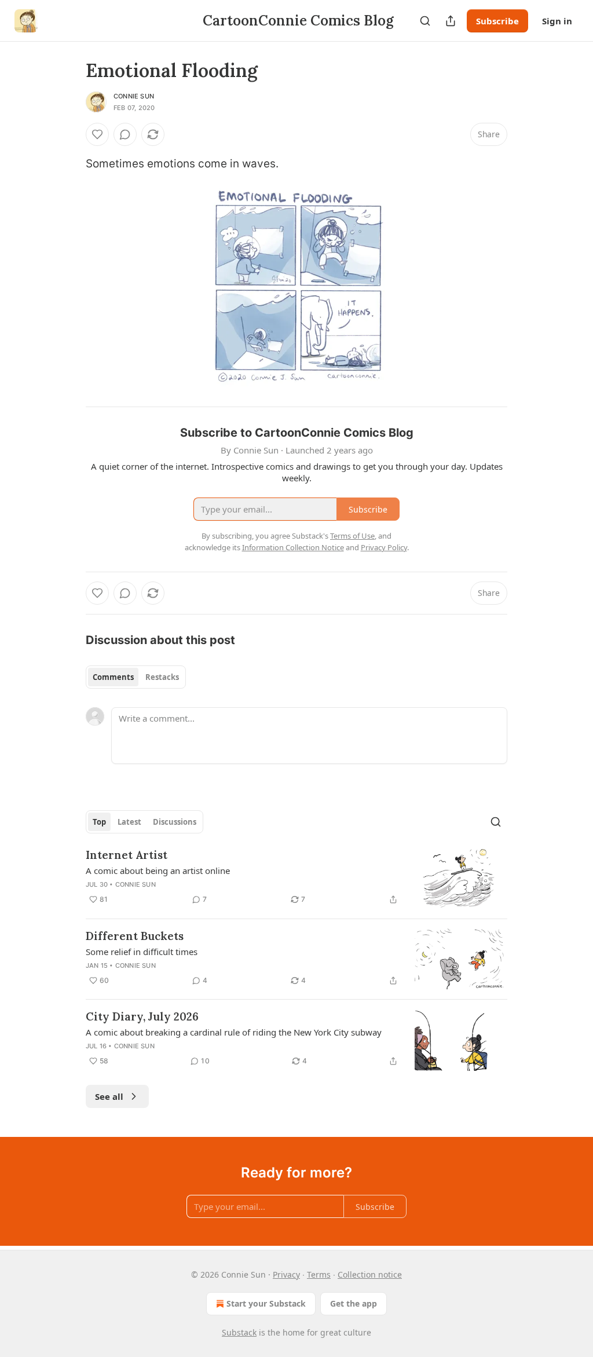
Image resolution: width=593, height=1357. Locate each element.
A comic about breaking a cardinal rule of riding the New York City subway (234, 1032)
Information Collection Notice (293, 547)
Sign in (557, 21)
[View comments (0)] (125, 134)
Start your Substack (266, 1303)
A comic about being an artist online (158, 870)
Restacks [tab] (162, 677)
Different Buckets (135, 936)
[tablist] (136, 677)
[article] (296, 878)
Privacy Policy (384, 547)
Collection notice (370, 1274)
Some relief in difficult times (141, 951)
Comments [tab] (113, 677)
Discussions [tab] (174, 822)
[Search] (425, 20)
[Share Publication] (450, 20)
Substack (239, 1332)
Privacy (286, 1274)
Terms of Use (352, 536)
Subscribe (497, 21)
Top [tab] (99, 822)
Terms (319, 1274)
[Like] (97, 134)
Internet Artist (126, 855)
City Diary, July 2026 (142, 1016)
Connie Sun (134, 96)
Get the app (353, 1303)
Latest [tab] (129, 822)
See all (109, 1096)
